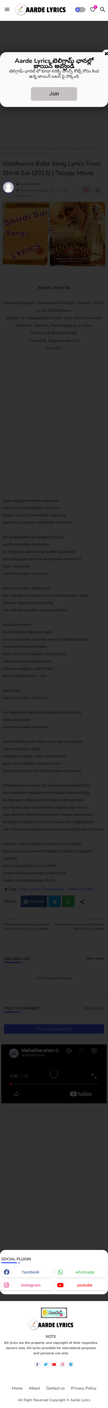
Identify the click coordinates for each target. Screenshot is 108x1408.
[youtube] (54, 1364)
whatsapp (84, 1272)
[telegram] (71, 1364)
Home (17, 1388)
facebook (30, 1272)
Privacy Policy (83, 1388)
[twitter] (45, 1364)
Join (54, 94)
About (34, 1388)
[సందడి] (54, 1316)
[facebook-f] (37, 1364)
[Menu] (7, 9)
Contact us (55, 1388)
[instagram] (62, 1364)
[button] (80, 9)
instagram (31, 1285)
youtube (85, 1285)
